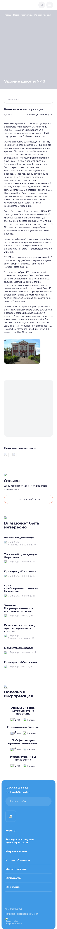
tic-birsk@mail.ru (17, 792)
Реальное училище (19, 537)
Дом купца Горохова (20, 571)
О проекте (13, 878)
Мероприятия (16, 851)
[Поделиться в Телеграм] (14, 455)
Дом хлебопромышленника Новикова (21, 588)
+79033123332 (16, 788)
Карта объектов (17, 860)
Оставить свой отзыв (29, 499)
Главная (7, 15)
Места (16, 15)
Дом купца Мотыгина (20, 662)
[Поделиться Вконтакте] (6, 455)
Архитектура (26, 15)
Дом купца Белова (18, 648)
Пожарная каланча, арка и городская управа (19, 628)
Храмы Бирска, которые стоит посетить (23, 711)
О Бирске (12, 887)
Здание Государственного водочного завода (18, 608)
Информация (16, 869)
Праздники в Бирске (23, 727)
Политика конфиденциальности (22, 914)
